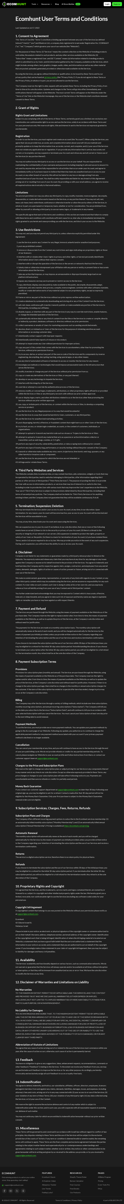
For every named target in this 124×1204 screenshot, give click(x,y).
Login (107, 4)
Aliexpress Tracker (49, 1185)
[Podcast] (23, 1190)
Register (117, 4)
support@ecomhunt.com (47, 758)
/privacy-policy (50, 77)
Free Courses (75, 1185)
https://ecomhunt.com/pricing (76, 826)
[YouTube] (10, 1190)
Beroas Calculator (76, 1181)
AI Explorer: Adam (49, 1181)
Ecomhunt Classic (48, 1177)
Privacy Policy (77, 1200)
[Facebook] (4, 1190)
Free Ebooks (74, 1189)
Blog (57, 4)
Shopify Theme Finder (78, 1177)
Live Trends (46, 1189)
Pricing (100, 1181)
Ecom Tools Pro (104, 1185)
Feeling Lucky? (47, 1192)
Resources (45, 4)
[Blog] (17, 1190)
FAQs (100, 1189)
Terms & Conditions (62, 1200)
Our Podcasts (75, 1192)
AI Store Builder (71, 4)
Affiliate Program (104, 1177)
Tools (33, 4)
